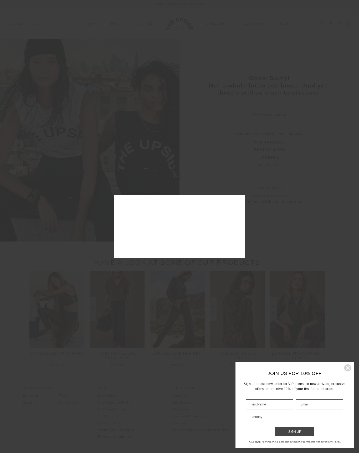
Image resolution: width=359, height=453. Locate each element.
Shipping (30, 396)
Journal (253, 24)
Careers (179, 423)
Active (145, 24)
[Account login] (331, 24)
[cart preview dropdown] (350, 24)
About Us (180, 396)
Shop (115, 24)
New (89, 24)
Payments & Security (116, 430)
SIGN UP (294, 432)
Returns (29, 402)
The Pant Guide (111, 409)
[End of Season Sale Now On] (179, 4)
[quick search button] (321, 24)
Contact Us (69, 402)
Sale (284, 24)
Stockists (180, 409)
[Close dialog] (348, 368)
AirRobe (104, 416)
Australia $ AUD (23, 24)
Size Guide (107, 396)
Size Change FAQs (114, 402)
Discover (217, 24)
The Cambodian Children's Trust (200, 430)
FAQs (63, 396)
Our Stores (182, 402)
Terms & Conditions (114, 437)
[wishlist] (341, 24)
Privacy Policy (109, 423)
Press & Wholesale (189, 416)
